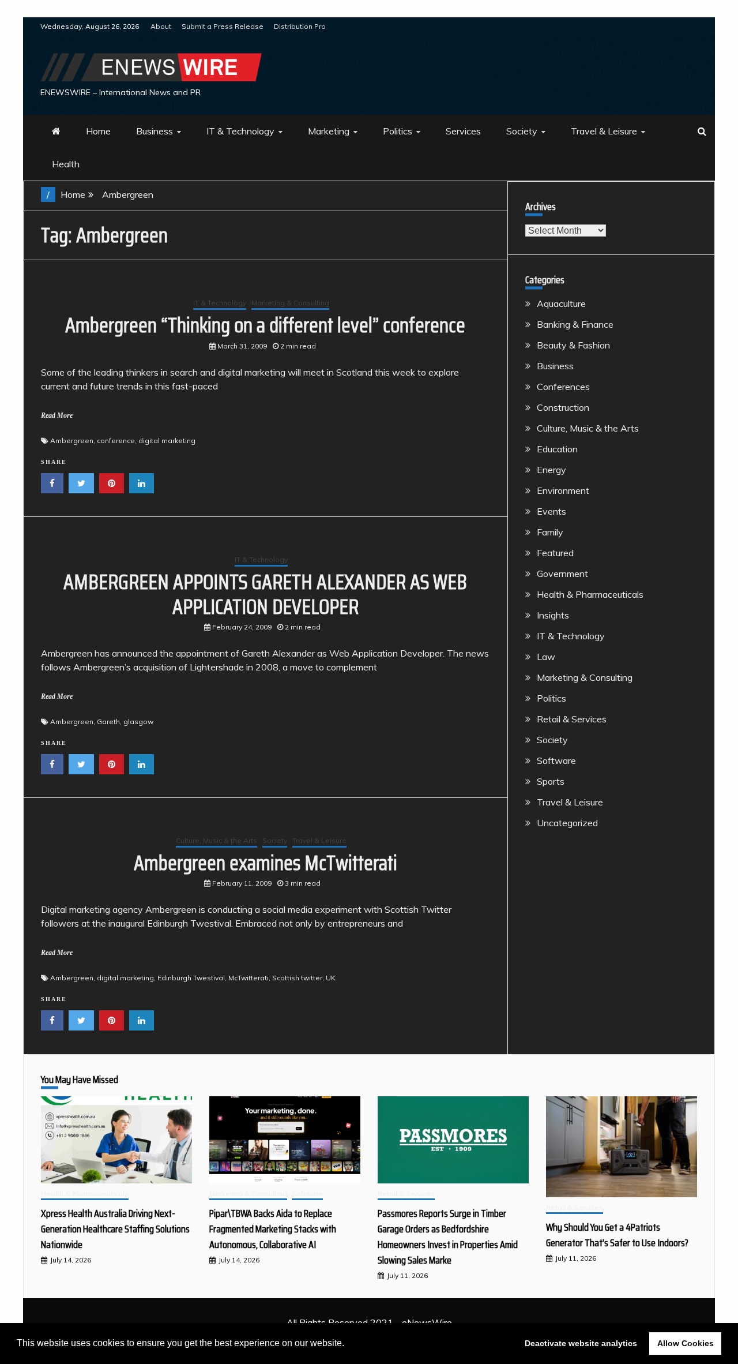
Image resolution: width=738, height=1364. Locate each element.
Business (154, 131)
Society (521, 131)
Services (463, 131)
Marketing (328, 131)
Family (550, 532)
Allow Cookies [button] (685, 1343)
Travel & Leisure (604, 131)
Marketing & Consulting (290, 302)
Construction (563, 407)
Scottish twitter (297, 977)
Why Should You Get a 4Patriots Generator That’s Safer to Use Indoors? (617, 1235)
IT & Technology (240, 131)
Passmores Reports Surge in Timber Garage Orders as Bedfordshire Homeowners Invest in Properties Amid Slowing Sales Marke (448, 1236)
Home (98, 131)
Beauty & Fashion (573, 345)
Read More (57, 415)
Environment (563, 490)
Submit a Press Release (222, 26)
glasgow (138, 721)
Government (562, 573)
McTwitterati (248, 977)
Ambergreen (71, 440)
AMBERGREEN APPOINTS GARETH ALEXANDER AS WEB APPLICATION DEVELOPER (265, 594)
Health (66, 164)
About (160, 26)
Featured (555, 553)
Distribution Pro (300, 26)
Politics (397, 131)
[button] (348, 1344)
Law (546, 656)
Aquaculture (561, 303)
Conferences (563, 386)
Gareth (108, 721)
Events (551, 511)
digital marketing (166, 440)
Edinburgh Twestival (191, 977)
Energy (551, 469)
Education (557, 449)
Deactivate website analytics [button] (581, 1343)
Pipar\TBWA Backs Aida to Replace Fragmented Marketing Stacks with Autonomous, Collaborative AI (272, 1229)
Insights (553, 615)
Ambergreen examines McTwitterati (265, 862)
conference (116, 440)
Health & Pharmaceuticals (590, 594)
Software (556, 760)
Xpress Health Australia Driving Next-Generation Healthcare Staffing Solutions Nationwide (115, 1229)
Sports (550, 781)
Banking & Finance (575, 324)
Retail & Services (572, 719)
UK (331, 977)
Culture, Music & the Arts (216, 840)
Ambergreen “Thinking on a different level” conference (265, 325)
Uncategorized (567, 823)
